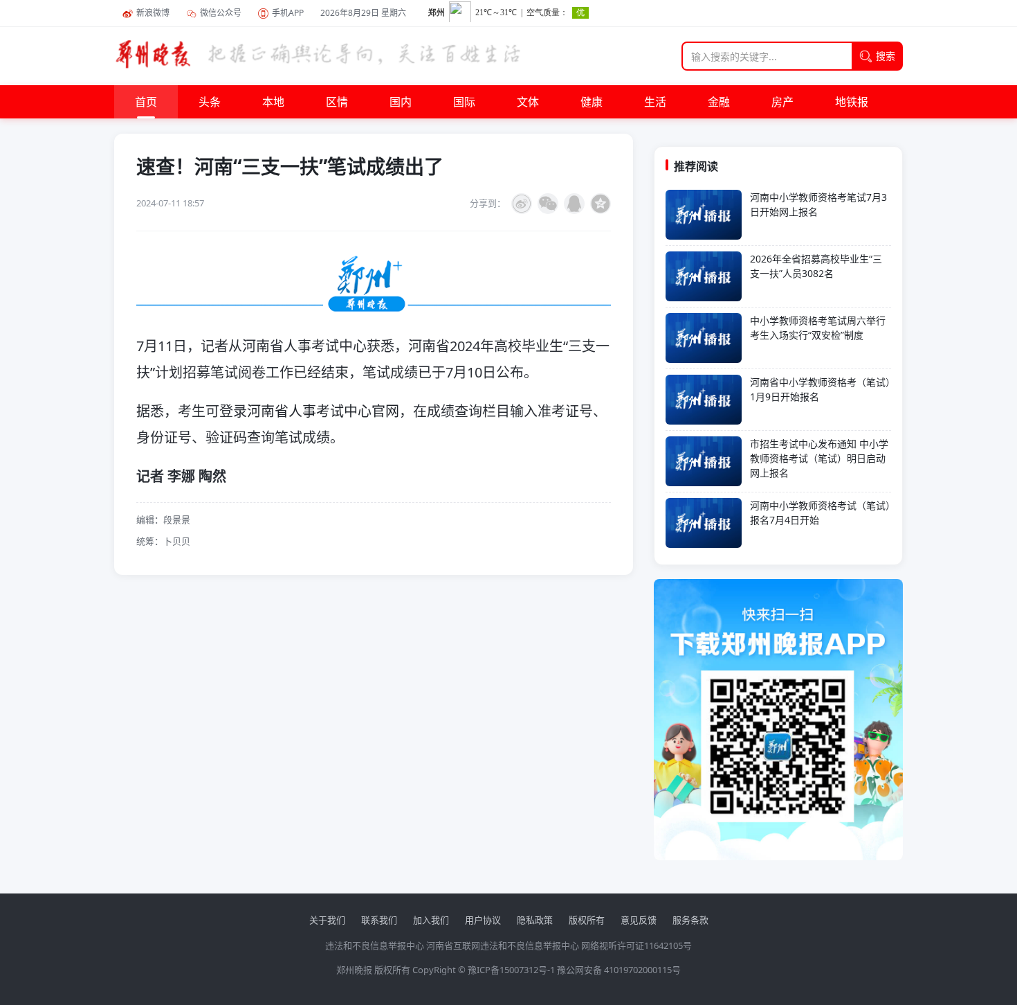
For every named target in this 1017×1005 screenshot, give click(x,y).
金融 (719, 101)
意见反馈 (639, 920)
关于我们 (327, 920)
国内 (401, 101)
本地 (273, 101)
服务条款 (690, 920)
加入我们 (431, 920)
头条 (210, 101)
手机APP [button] (288, 13)
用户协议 (483, 920)
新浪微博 (153, 13)
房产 (782, 101)
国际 (464, 101)
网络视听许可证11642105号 (636, 945)
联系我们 (379, 920)
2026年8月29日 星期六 (363, 13)
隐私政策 (535, 920)
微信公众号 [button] (220, 13)
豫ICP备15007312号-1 (511, 969)
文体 (528, 101)
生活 (655, 101)
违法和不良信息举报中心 (374, 945)
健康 (591, 101)
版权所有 (587, 920)
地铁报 (851, 101)
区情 (337, 101)
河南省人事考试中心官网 (323, 411)
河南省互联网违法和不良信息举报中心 (502, 945)
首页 (146, 101)
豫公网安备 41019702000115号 (619, 969)
